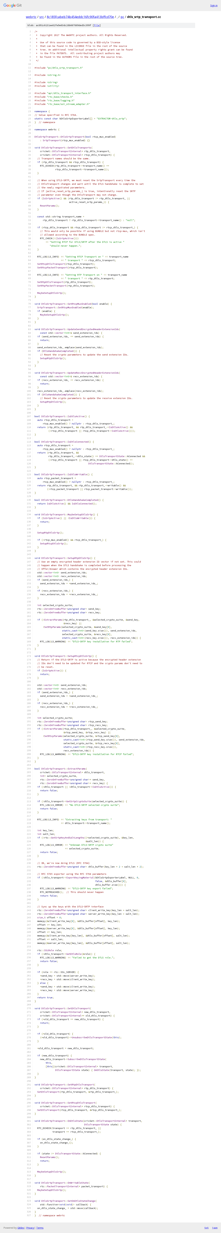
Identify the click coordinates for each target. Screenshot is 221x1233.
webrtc (31, 17)
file (96, 25)
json (215, 1227)
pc (122, 17)
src (41, 17)
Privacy (30, 1227)
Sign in (214, 5)
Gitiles (20, 1227)
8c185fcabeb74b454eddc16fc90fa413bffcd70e (80, 17)
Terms (40, 1227)
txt (206, 1227)
